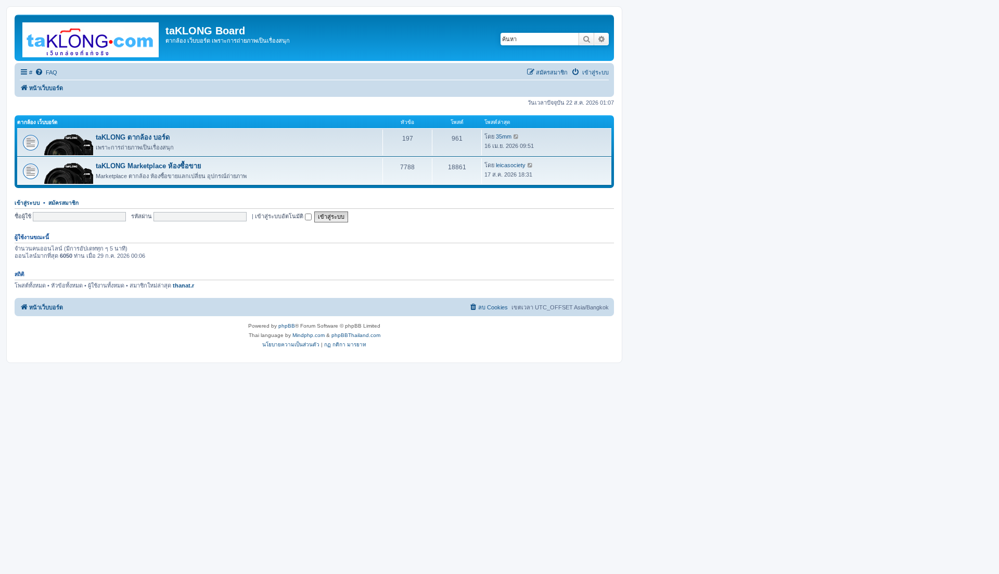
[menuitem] (46, 72)
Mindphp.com (308, 335)
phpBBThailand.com (355, 335)
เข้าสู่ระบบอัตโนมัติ (280, 216)
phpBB (286, 326)
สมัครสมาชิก (63, 202)
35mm (503, 136)
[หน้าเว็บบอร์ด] (91, 37)
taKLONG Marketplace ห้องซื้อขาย (148, 166)
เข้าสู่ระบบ (27, 202)
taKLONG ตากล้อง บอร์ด (133, 137)
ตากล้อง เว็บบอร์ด (37, 122)
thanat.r (183, 285)
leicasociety (511, 165)
